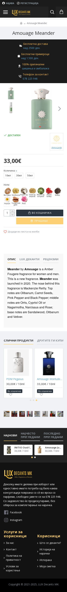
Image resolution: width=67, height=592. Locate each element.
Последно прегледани (53, 435)
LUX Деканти (29, 259)
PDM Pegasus (14, 379)
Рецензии (50, 259)
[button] (24, 108)
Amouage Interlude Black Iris (49, 379)
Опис (11, 259)
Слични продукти (18, 340)
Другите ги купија (52, 340)
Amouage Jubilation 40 (53, 447)
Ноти (6, 184)
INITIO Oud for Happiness (22, 447)
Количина (9, 170)
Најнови (10, 435)
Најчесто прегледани (30, 435)
